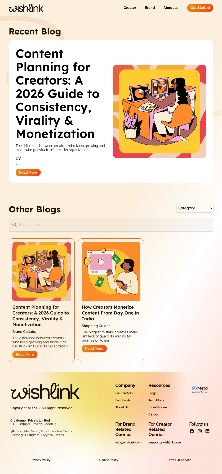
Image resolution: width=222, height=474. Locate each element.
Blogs (153, 393)
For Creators (124, 393)
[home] (26, 8)
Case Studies (158, 407)
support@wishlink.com (165, 442)
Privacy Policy (41, 460)
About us (170, 8)
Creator (130, 8)
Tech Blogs (156, 400)
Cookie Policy (108, 460)
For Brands (123, 400)
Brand (150, 8)
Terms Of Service (179, 460)
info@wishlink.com (128, 442)
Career (153, 414)
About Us (122, 407)
